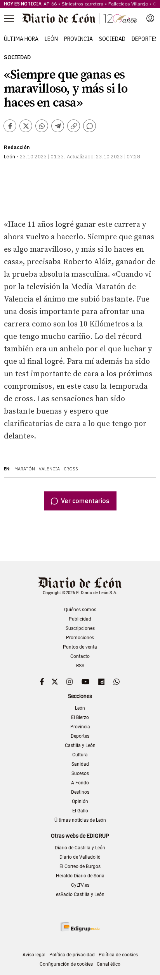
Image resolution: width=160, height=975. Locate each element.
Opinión (80, 801)
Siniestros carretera (82, 4)
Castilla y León (80, 745)
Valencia (49, 469)
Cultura (80, 755)
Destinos (80, 792)
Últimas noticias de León (80, 820)
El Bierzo (80, 717)
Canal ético (108, 964)
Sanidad (80, 764)
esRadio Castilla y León (80, 894)
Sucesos (80, 773)
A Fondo (80, 783)
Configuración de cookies (66, 964)
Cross (71, 469)
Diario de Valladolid (80, 857)
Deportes (145, 38)
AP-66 (50, 4)
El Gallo (80, 811)
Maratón (24, 469)
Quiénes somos (80, 609)
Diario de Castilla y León (80, 847)
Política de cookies (118, 954)
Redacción (17, 147)
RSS (80, 665)
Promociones (80, 637)
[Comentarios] (89, 126)
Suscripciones (80, 628)
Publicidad (80, 619)
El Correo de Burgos (80, 866)
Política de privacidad (72, 954)
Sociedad (112, 38)
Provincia (78, 38)
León (51, 38)
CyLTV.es (80, 885)
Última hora (21, 38)
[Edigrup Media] (80, 926)
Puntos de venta (80, 647)
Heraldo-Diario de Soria (80, 876)
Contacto (80, 656)
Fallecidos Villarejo (128, 4)
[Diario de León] (80, 18)
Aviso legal (34, 954)
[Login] (150, 18)
